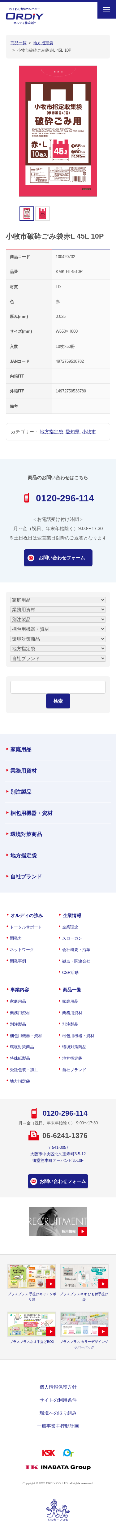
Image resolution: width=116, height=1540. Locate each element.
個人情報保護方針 (58, 1387)
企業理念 (70, 927)
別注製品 (21, 792)
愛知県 (72, 431)
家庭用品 (21, 749)
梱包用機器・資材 (32, 813)
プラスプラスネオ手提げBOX (32, 1341)
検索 (58, 700)
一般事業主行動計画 (58, 1426)
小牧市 (89, 431)
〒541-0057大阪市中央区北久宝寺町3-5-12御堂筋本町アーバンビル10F (58, 1154)
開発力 (16, 938)
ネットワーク (22, 949)
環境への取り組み (58, 1413)
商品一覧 (72, 989)
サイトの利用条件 (58, 1400)
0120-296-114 (65, 498)
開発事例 (18, 961)
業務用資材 (24, 771)
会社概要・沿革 (76, 949)
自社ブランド (26, 877)
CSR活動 (70, 972)
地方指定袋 (51, 431)
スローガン (72, 938)
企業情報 (72, 915)
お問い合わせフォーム (62, 557)
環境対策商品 (26, 834)
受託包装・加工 (24, 1069)
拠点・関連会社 (76, 961)
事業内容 (20, 989)
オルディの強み (27, 915)
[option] (58, 131)
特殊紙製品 (20, 1058)
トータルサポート (26, 927)
